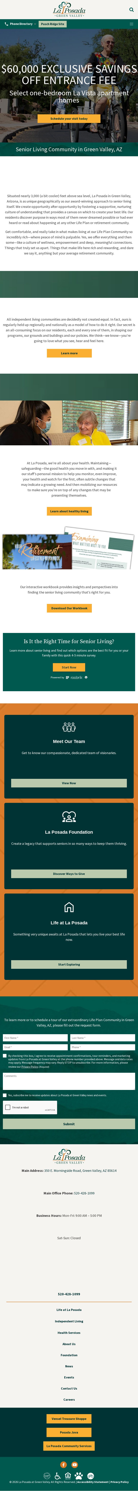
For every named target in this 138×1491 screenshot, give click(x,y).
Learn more (69, 353)
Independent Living (69, 1321)
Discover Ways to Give (69, 874)
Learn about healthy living (69, 511)
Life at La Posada (69, 1310)
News (69, 1366)
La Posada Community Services (69, 1446)
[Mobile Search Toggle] (131, 9)
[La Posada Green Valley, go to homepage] (69, 9)
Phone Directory (21, 24)
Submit (69, 1124)
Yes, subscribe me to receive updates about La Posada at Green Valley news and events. (57, 1095)
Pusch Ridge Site (52, 24)
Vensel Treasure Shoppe (69, 1419)
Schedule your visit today (69, 118)
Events (69, 1377)
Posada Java (69, 1432)
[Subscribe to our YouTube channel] (74, 1465)
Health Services (69, 1333)
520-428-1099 (84, 1193)
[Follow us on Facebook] (63, 1465)
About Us (69, 1344)
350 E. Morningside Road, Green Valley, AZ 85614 (80, 1170)
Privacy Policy (29, 1066)
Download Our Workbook (69, 608)
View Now (69, 783)
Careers (69, 1399)
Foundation (69, 1355)
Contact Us (69, 1388)
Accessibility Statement (93, 1482)
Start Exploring (69, 964)
